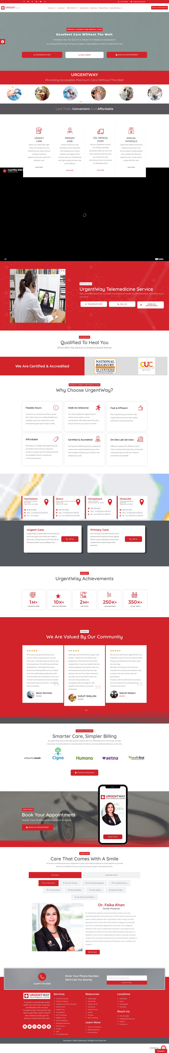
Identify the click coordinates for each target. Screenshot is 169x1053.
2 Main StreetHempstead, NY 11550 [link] (96, 502)
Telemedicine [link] (84, 8)
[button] (2, 93)
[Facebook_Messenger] (163, 1048)
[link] (2, 41)
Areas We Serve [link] (115, 8)
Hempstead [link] (95, 498)
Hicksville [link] (125, 498)
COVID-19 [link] (73, 8)
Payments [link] (93, 8)
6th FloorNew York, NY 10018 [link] (31, 503)
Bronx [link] (59, 498)
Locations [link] (60, 8)
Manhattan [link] (31, 498)
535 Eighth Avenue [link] (31, 501)
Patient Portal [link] (103, 8)
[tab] (55, 875)
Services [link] (51, 8)
